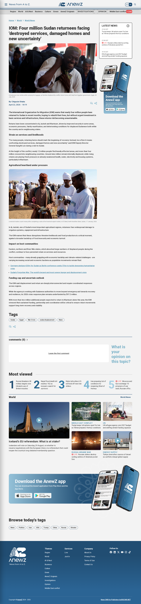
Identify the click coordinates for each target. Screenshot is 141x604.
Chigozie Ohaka (18, 102)
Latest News (109, 25)
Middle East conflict (118, 12)
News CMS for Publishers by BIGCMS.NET (116, 600)
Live (66, 552)
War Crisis (31, 320)
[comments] (91, 103)
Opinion (102, 12)
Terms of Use (89, 560)
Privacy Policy (89, 556)
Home (11, 20)
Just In (67, 556)
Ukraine (73, 527)
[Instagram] (126, 552)
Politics (21, 527)
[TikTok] (129, 552)
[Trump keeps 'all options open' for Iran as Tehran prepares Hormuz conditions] (86, 411)
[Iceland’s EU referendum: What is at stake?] (39, 420)
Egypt (21, 320)
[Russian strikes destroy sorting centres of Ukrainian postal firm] (86, 440)
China (55, 527)
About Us (87, 552)
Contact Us (88, 564)
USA (37, 527)
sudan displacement (47, 320)
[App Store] (110, 109)
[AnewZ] (17, 557)
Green (55, 12)
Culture (48, 12)
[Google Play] (121, 109)
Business (39, 12)
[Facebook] (111, 552)
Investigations (86, 12)
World (20, 12)
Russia (63, 527)
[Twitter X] (118, 552)
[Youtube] (122, 552)
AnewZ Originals (67, 12)
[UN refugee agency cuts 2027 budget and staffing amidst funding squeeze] (117, 411)
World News (30, 20)
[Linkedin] (114, 552)
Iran (30, 527)
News (61, 320)
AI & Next (29, 12)
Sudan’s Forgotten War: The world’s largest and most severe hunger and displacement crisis (48, 272)
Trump (46, 527)
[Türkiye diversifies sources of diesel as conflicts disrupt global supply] (117, 440)
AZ (127, 4)
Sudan (13, 320)
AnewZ (19, 600)
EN (130, 4)
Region (13, 12)
